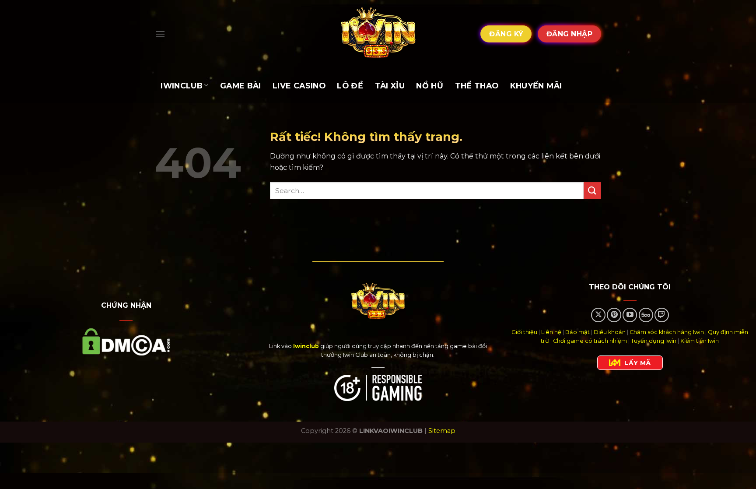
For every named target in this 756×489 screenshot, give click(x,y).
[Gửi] (592, 190)
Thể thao (477, 85)
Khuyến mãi (536, 85)
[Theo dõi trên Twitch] (661, 315)
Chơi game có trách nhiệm (590, 341)
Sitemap (441, 431)
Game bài (240, 85)
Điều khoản (610, 332)
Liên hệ (551, 332)
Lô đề (350, 85)
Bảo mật (577, 332)
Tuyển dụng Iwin (653, 341)
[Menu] (160, 34)
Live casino (299, 85)
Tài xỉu (390, 85)
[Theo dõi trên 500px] (646, 315)
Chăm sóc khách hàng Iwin (667, 332)
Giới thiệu (524, 332)
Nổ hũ (429, 85)
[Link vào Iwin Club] (378, 33)
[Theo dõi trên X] (598, 315)
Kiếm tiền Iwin (699, 341)
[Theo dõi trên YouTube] (630, 315)
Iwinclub (182, 85)
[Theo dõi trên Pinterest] (614, 315)
